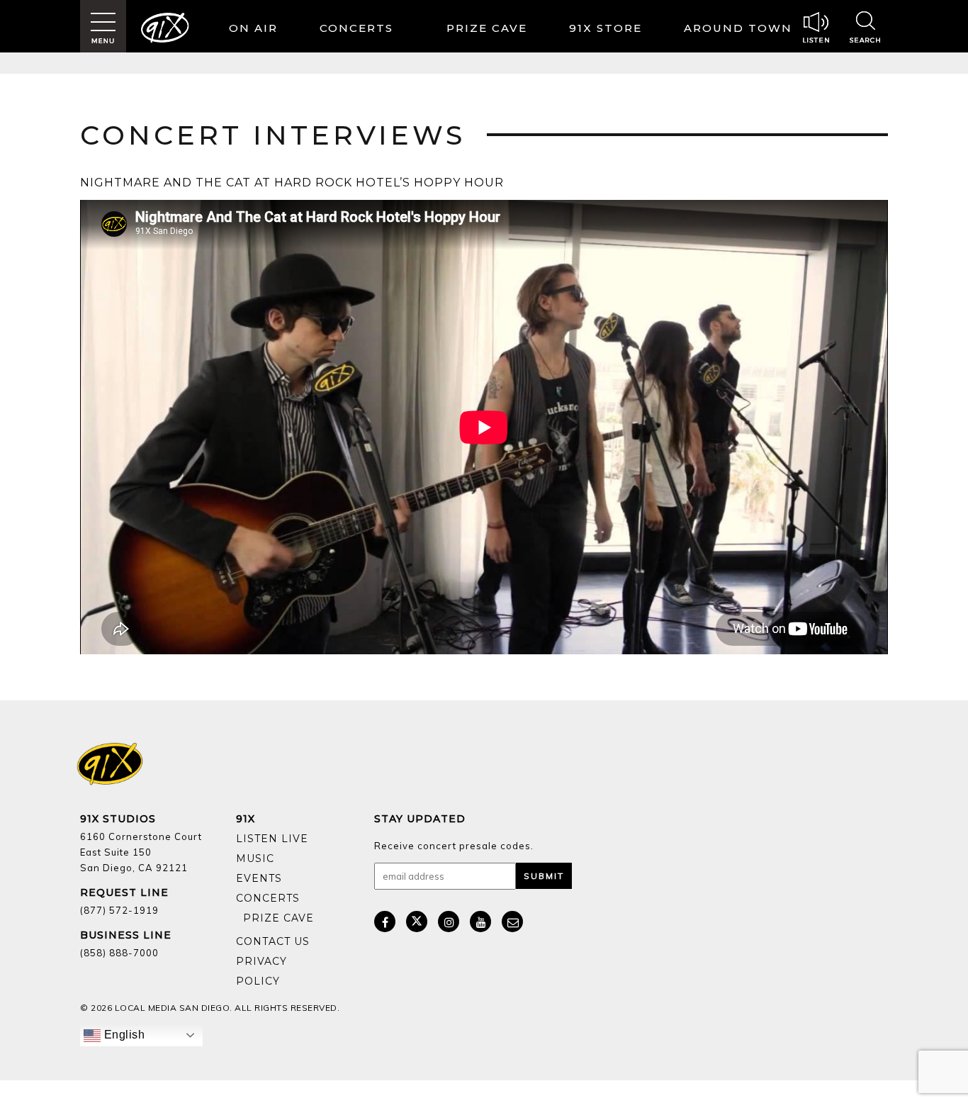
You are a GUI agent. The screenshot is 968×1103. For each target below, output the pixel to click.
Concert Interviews (273, 135)
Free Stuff (275, 929)
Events (259, 878)
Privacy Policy (261, 971)
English (123, 1035)
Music (255, 858)
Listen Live (272, 838)
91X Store (605, 28)
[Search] (865, 29)
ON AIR (253, 28)
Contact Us (273, 941)
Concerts (356, 28)
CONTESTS (490, 30)
